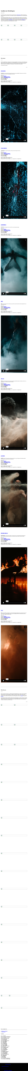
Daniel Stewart (23, 19)
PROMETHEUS (4, 533)
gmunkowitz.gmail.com (5, 1066)
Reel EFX (2, 696)
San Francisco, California (8, 1070)
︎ (3, 1068)
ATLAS (2, 378)
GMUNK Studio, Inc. (8, 1064)
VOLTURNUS (4, 148)
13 (3, 75)
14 (3, 615)
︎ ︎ (5, 1068)
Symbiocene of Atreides (4, 1031)
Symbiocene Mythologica (7, 76)
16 (3, 460)
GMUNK (5, 152)
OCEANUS (3, 71)
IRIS (2, 301)
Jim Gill (22, 695)
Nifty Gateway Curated (7, 77)
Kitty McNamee (10, 19)
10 (3, 228)
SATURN (3, 455)
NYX (2, 610)
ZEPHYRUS (3, 224)
